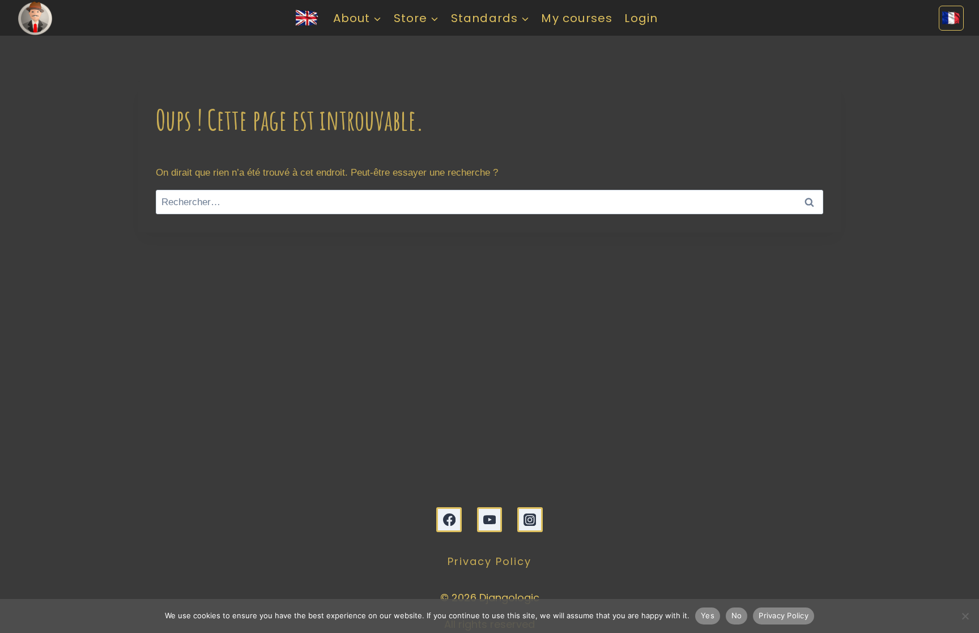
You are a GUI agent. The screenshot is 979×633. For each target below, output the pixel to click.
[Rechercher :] (489, 202)
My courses (576, 18)
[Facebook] (449, 520)
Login (641, 18)
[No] (965, 616)
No (736, 615)
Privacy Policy (489, 561)
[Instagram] (530, 520)
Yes (707, 615)
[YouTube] (490, 520)
